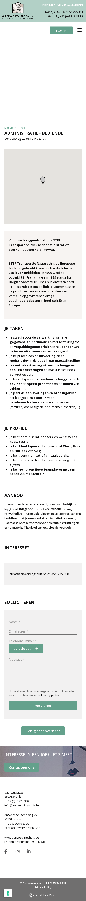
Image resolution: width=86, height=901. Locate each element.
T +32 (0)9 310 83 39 (16, 824)
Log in (61, 30)
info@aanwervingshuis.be (22, 805)
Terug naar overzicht (43, 731)
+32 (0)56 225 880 (71, 12)
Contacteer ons (21, 767)
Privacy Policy (43, 887)
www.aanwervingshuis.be (21, 837)
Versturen (43, 705)
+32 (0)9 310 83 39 (71, 16)
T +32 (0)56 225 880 (16, 801)
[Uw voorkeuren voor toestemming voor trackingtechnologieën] (8, 893)
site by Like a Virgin (44, 895)
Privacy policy (50, 695)
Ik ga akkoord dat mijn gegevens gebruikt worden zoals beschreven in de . (42, 693)
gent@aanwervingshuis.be (22, 828)
